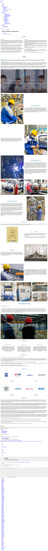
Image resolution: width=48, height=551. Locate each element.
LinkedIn (6, 431)
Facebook (6, 430)
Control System (6, 18)
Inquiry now (1, 429)
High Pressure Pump (38, 441)
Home (2, 5)
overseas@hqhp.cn (4, 452)
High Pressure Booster (33, 441)
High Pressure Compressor (12, 441)
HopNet (6, 17)
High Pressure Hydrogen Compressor (4, 441)
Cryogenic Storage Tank (8, 23)
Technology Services (5, 10)
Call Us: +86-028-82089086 (5, 438)
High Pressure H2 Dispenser (19, 441)
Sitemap (16, 440)
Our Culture (4, 11)
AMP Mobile (19, 440)
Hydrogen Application (7, 16)
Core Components (5, 19)
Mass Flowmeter (7, 20)
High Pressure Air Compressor (26, 441)
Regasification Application (8, 15)
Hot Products (13, 440)
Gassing (4, 24)
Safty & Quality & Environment (7, 9)
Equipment (4, 13)
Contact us (1, 28)
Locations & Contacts (5, 6)
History (4, 8)
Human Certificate (5, 26)
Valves (5, 22)
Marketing (4, 7)
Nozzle (5, 21)
